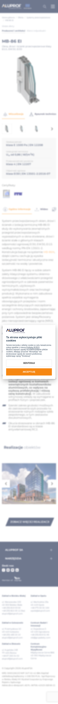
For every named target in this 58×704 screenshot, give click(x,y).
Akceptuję (29, 372)
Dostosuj (29, 363)
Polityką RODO (32, 347)
